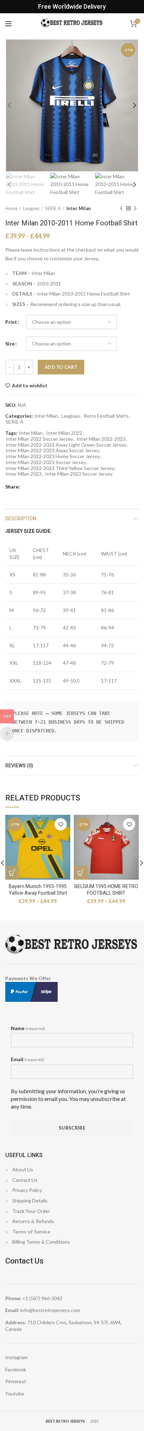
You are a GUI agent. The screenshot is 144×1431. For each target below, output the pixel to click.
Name (28, 1028)
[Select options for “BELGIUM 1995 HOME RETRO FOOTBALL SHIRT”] (81, 873)
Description (20, 518)
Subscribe (72, 1128)
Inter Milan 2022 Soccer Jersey (39, 439)
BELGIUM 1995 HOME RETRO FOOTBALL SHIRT (106, 889)
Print (11, 322)
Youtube (14, 1393)
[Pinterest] (44, 486)
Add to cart (61, 367)
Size (10, 343)
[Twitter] (35, 486)
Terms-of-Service (31, 1232)
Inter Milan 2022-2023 (101, 439)
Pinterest (15, 1381)
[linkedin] (53, 486)
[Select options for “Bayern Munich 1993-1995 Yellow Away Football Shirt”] (12, 873)
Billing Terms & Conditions (41, 1242)
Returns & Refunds (33, 1221)
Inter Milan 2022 (64, 433)
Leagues (31, 208)
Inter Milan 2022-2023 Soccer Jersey (46, 462)
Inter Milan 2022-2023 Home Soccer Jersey (53, 456)
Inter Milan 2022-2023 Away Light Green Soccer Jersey (66, 445)
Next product (135, 208)
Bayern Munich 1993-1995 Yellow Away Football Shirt (38, 889)
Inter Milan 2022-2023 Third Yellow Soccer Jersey (60, 468)
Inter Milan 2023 (24, 474)
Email (27, 1059)
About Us (22, 1169)
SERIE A (53, 208)
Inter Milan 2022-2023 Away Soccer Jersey (52, 450)
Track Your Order (31, 1211)
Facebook (15, 1369)
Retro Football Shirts (106, 416)
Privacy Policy (27, 1190)
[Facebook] (27, 486)
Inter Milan (78, 208)
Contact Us (24, 1180)
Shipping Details (30, 1200)
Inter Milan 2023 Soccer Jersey (79, 474)
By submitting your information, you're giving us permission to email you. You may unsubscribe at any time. (68, 1099)
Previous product (121, 208)
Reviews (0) (19, 765)
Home (11, 208)
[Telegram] (62, 486)
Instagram (16, 1357)
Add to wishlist (30, 385)
